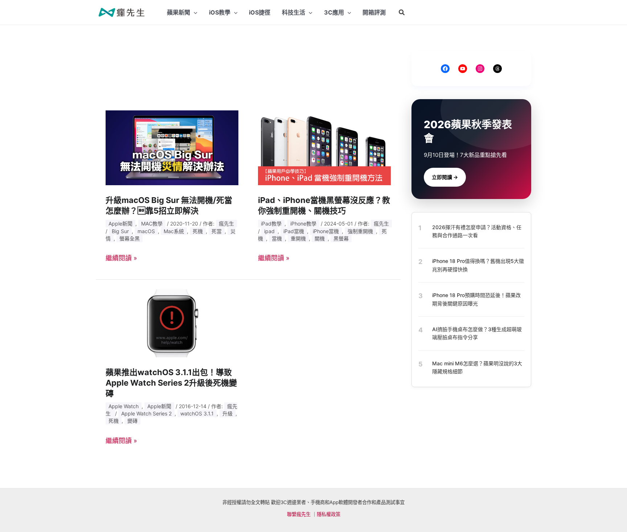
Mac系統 (174, 231)
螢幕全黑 (129, 238)
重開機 (298, 238)
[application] (193, 12)
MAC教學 (152, 223)
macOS (146, 231)
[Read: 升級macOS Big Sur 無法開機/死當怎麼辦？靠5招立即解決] (172, 147)
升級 (227, 413)
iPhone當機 (326, 231)
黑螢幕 (341, 238)
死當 (217, 231)
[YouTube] (462, 68)
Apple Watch (123, 406)
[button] (402, 12)
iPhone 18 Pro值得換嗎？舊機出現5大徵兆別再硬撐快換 (478, 265)
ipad (269, 231)
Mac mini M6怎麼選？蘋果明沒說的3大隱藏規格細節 (477, 367)
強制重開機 (360, 231)
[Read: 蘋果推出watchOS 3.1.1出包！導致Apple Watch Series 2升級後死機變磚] (172, 322)
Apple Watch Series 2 (146, 413)
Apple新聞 (120, 223)
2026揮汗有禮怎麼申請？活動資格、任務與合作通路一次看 (476, 231)
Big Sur (120, 231)
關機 (320, 238)
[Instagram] (480, 68)
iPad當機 (293, 231)
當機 (277, 238)
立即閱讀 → (445, 177)
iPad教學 (271, 223)
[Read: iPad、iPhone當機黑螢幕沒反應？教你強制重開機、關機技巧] (324, 147)
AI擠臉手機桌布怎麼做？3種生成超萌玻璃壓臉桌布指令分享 (477, 333)
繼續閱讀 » (121, 258)
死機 (198, 231)
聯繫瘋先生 (299, 514)
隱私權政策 (328, 514)
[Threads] (497, 68)
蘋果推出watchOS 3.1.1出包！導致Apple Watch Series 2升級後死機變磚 (171, 382)
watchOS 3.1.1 (197, 413)
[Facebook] (445, 68)
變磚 (132, 421)
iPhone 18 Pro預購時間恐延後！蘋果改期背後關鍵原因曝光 (476, 299)
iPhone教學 (303, 223)
